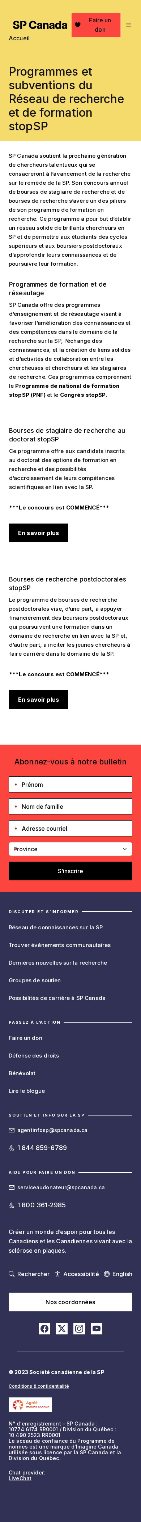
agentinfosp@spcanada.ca (52, 1130)
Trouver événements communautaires (60, 945)
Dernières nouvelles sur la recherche (58, 962)
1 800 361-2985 (41, 1205)
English (122, 1274)
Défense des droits (34, 1055)
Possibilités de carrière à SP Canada (57, 998)
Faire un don (100, 25)
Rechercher (33, 1274)
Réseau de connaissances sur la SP (56, 927)
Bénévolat (22, 1073)
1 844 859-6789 (42, 1147)
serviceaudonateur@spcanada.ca (61, 1187)
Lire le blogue (27, 1090)
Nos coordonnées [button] (70, 1302)
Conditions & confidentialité (39, 1386)
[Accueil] (40, 25)
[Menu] (127, 24)
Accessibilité (81, 1274)
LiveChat (20, 1478)
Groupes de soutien (35, 980)
